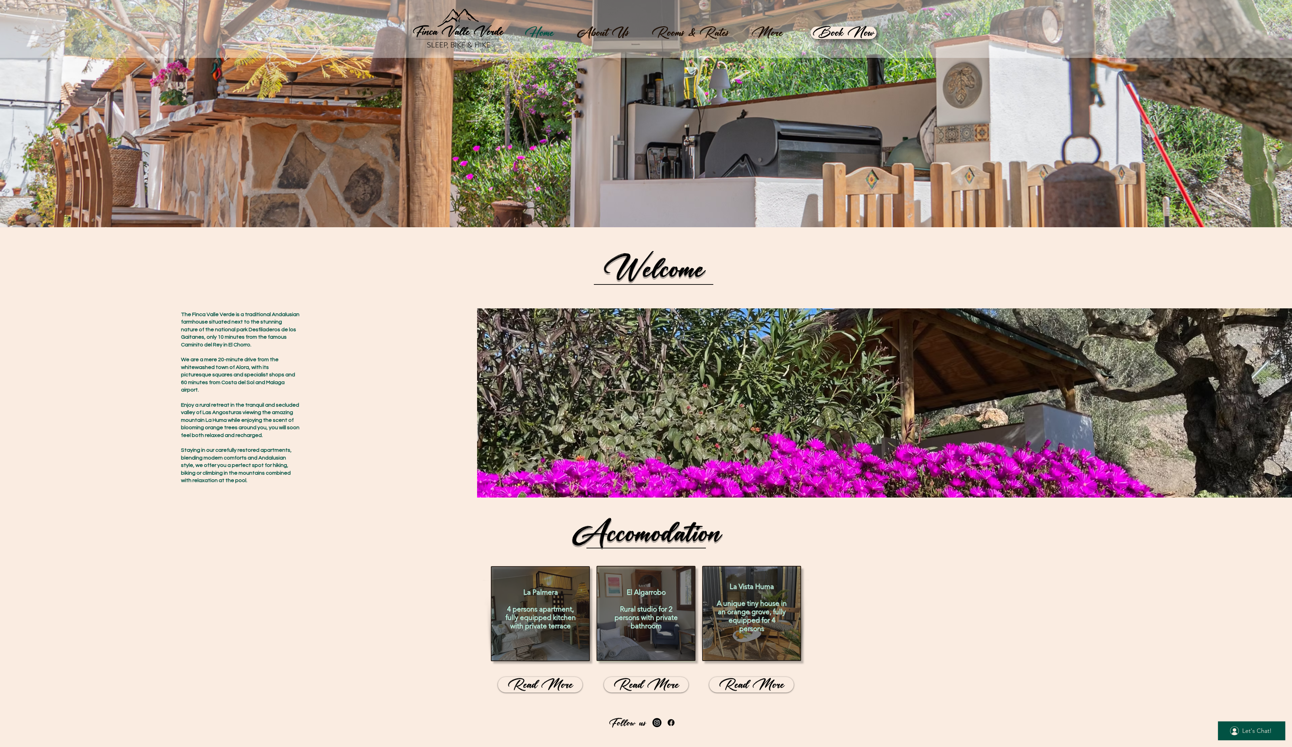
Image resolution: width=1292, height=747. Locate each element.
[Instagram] (656, 722)
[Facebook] (671, 722)
